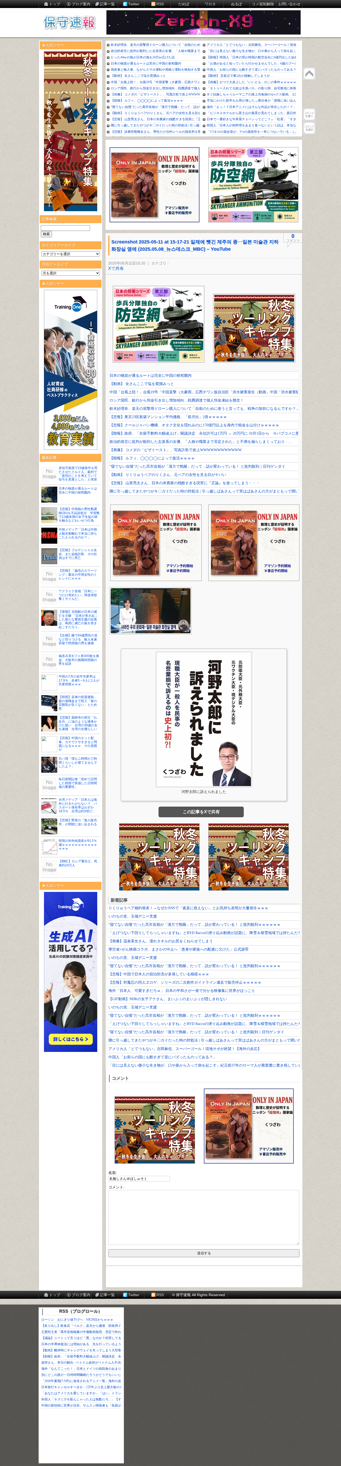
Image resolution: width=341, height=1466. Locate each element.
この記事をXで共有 (201, 812)
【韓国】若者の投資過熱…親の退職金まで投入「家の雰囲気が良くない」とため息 (78, 702)
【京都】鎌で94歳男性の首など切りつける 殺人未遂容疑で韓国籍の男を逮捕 (78, 639)
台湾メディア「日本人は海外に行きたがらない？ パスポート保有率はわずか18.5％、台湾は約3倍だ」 (78, 805)
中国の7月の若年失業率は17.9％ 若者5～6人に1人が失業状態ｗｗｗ (79, 680)
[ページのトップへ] (309, 73)
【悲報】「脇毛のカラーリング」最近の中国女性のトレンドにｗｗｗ (78, 574)
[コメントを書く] (309, 114)
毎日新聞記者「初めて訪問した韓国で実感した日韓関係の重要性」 (78, 783)
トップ (54, 4)
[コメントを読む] (309, 128)
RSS (160, 4)
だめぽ (183, 4)
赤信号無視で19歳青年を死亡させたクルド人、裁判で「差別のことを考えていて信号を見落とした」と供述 (78, 473)
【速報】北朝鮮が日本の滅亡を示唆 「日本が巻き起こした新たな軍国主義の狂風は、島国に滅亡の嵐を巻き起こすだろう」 (78, 619)
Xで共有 (116, 268)
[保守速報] (69, 22)
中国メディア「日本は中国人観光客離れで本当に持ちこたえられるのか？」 (78, 533)
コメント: (116, 1187)
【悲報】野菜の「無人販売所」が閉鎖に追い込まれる (78, 822)
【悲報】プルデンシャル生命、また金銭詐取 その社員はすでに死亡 (78, 554)
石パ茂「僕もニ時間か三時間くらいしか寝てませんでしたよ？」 (78, 762)
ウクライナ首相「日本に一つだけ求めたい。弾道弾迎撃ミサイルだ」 (78, 595)
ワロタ (210, 4)
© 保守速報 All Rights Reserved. (199, 1295)
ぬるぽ (236, 4)
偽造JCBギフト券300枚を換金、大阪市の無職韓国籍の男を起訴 (79, 660)
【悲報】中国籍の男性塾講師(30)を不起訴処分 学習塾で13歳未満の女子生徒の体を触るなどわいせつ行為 (79, 514)
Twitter (133, 4)
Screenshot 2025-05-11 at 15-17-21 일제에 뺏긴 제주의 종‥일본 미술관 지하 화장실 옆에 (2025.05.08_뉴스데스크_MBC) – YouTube (195, 245)
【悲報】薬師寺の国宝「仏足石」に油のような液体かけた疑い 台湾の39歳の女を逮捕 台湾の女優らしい (78, 723)
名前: (112, 1173)
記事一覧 (107, 4)
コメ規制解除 (263, 4)
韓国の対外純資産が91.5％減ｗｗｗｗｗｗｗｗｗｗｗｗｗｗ (78, 844)
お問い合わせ (289, 4)
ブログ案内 (81, 4)
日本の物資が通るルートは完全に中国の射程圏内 (78, 490)
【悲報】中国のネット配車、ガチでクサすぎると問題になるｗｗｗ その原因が (78, 743)
